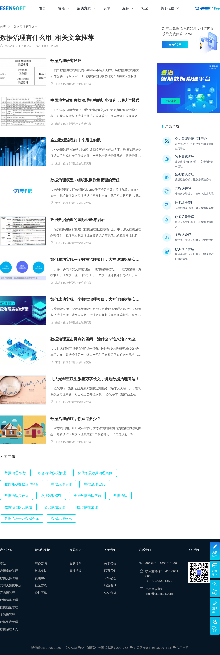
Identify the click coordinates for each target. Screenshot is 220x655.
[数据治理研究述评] (23, 71)
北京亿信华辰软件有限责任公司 (83, 647)
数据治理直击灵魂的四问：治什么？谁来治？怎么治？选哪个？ (96, 339)
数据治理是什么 (17, 495)
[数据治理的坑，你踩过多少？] (23, 429)
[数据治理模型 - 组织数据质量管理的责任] (23, 191)
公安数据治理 (54, 506)
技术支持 (41, 570)
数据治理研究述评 (65, 60)
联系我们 (110, 570)
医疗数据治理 (87, 506)
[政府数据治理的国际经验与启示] (23, 231)
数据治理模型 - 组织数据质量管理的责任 (85, 180)
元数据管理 (7, 592)
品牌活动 (76, 563)
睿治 (61, 8)
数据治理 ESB (95, 484)
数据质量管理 (9, 607)
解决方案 (84, 8)
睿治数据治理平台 (87, 495)
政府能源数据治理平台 (22, 484)
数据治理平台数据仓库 (22, 518)
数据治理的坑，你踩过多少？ (75, 418)
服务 (125, 8)
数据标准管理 (9, 600)
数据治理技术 (61, 518)
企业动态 (110, 578)
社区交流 (41, 585)
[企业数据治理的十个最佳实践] (23, 151)
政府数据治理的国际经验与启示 (77, 219)
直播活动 (76, 570)
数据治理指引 (51, 495)
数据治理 (120, 495)
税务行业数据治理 (52, 472)
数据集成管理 (9, 570)
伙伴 (106, 8)
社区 (144, 8)
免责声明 (183, 647)
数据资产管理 (9, 622)
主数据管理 (7, 614)
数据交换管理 (9, 578)
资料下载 (41, 592)
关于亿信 (167, 8)
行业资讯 (110, 585)
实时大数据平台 (10, 585)
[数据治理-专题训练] (188, 88)
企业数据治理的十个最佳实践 (75, 140)
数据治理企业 (61, 484)
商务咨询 (41, 563)
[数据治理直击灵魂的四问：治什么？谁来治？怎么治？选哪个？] (23, 350)
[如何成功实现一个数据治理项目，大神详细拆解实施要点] (23, 270)
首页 (42, 8)
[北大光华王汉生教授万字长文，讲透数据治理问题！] (23, 390)
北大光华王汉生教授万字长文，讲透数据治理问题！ (94, 378)
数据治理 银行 (15, 472)
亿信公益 (110, 592)
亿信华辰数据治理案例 (95, 472)
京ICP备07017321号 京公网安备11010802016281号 (140, 647)
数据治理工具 (9, 629)
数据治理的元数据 (18, 506)
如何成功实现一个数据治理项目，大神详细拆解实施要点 (96, 259)
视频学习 (41, 578)
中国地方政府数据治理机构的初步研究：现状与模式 (94, 100)
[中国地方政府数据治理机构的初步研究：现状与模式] (23, 111)
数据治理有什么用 (26, 26)
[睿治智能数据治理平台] (13, 8)
